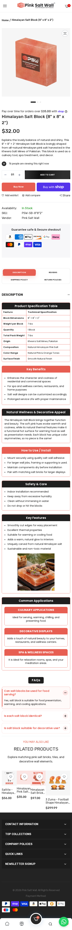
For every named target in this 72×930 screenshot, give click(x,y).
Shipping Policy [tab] (19, 279)
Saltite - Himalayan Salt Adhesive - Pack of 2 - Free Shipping (9, 791)
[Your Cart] (67, 6)
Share (66, 195)
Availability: (9, 208)
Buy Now (18, 186)
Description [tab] (19, 272)
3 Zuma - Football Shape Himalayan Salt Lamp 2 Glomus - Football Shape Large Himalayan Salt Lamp (57, 801)
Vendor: (7, 218)
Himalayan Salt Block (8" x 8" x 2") (33, 119)
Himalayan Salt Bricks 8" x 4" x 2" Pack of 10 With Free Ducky (38, 791)
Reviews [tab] (53, 272)
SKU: (5, 213)
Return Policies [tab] (52, 279)
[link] (64, 776)
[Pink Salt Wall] (36, 6)
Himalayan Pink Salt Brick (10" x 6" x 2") (24, 790)
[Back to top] (64, 909)
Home (5, 20)
